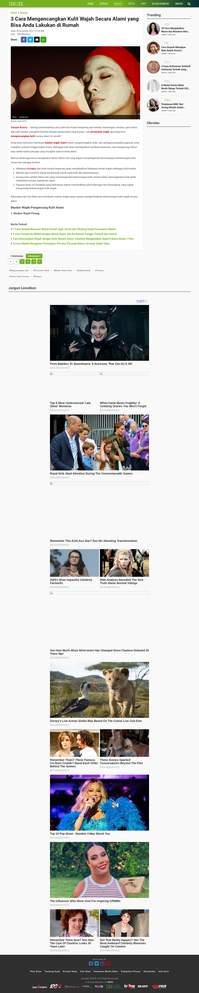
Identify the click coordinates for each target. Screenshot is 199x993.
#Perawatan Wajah (41, 270)
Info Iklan (85, 971)
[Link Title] (17, 3)
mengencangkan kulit (23, 136)
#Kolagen (38, 276)
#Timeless (99, 270)
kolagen (31, 168)
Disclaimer (149, 971)
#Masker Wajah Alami (63, 270)
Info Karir (163, 971)
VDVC (110, 982)
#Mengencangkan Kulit (19, 270)
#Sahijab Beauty (84, 270)
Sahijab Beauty (19, 127)
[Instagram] (102, 963)
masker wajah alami (55, 142)
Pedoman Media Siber (106, 971)
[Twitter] (97, 963)
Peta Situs (36, 971)
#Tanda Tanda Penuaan (19, 276)
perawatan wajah (100, 131)
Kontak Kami (70, 971)
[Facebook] (91, 963)
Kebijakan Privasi (131, 971)
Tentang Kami (52, 971)
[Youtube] (108, 963)
